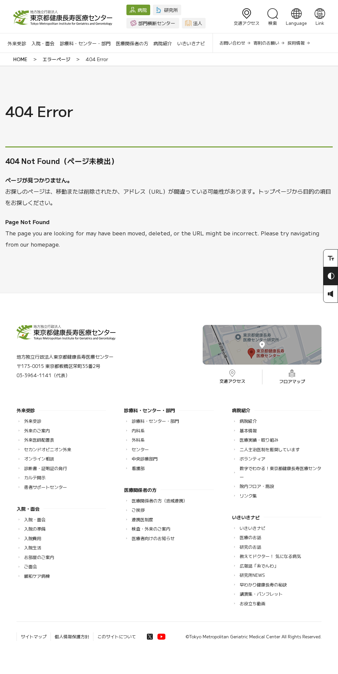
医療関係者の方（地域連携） (159, 500)
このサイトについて (116, 636)
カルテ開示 (35, 477)
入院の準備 (35, 529)
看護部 (138, 468)
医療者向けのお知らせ (153, 538)
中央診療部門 (144, 459)
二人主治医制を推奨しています (270, 449)
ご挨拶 (138, 510)
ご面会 (30, 566)
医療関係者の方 (132, 43)
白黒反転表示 (330, 276)
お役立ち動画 (252, 603)
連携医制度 (142, 519)
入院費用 (32, 538)
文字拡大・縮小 (330, 258)
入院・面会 (42, 43)
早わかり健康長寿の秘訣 (263, 584)
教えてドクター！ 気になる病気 (270, 556)
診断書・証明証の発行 (45, 468)
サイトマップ (34, 636)
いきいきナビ (191, 43)
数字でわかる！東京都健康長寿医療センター (280, 472)
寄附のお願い (266, 43)
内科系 (138, 430)
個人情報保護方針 (72, 636)
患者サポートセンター (45, 487)
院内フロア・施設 (257, 486)
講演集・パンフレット (261, 594)
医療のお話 (250, 537)
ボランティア (252, 459)
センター (140, 449)
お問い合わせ (232, 43)
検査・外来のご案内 (151, 529)
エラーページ (56, 59)
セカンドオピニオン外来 (47, 449)
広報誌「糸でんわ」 (259, 566)
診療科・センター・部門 (85, 43)
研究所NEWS (252, 575)
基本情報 (248, 430)
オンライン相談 (39, 459)
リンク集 (248, 496)
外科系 (138, 440)
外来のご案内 (37, 430)
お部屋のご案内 (39, 557)
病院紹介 (162, 43)
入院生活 (32, 547)
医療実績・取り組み (259, 440)
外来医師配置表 (39, 440)
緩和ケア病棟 (37, 576)
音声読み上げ (330, 294)
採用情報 (296, 43)
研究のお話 (250, 547)
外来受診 (17, 43)
